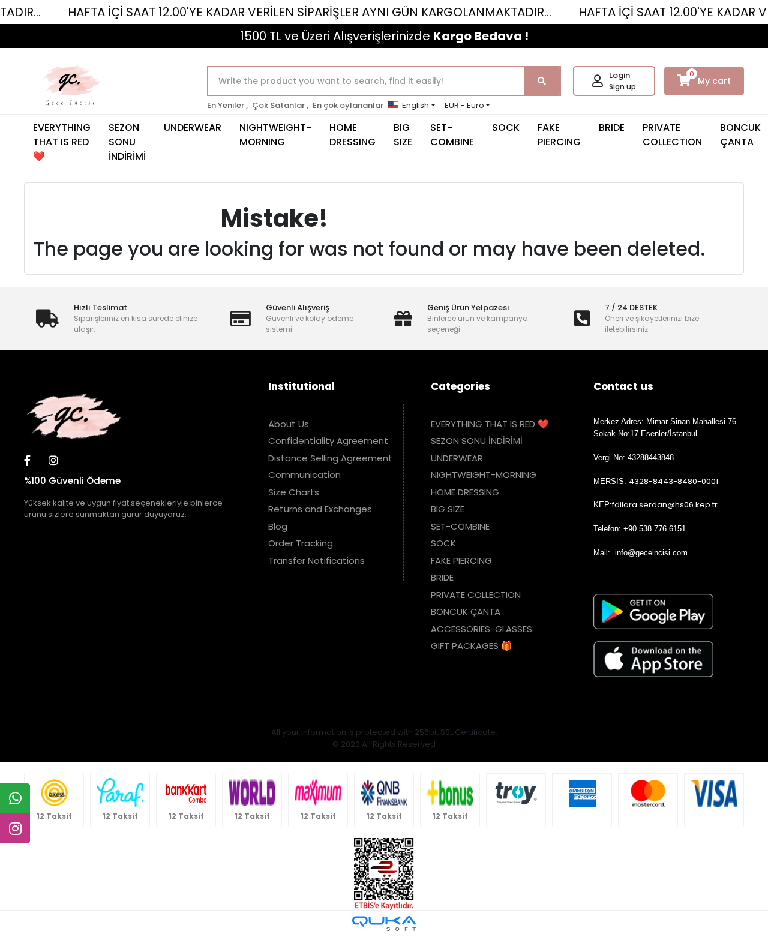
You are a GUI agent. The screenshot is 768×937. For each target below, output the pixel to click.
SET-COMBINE (452, 135)
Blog (277, 526)
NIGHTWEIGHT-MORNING (275, 135)
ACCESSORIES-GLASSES (481, 629)
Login (619, 75)
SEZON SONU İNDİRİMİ (127, 142)
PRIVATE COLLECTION (672, 135)
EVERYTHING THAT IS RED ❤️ (62, 142)
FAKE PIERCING (559, 135)
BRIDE (612, 127)
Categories (460, 386)
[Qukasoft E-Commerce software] (384, 923)
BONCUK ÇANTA (465, 611)
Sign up (622, 87)
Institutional (301, 386)
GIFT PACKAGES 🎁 (471, 645)
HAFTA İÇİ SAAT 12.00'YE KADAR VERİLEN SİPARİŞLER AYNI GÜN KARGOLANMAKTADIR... (309, 12)
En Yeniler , (227, 105)
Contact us (623, 386)
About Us (288, 424)
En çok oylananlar (348, 105)
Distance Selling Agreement (330, 458)
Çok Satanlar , (280, 105)
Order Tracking (300, 543)
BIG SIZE (403, 135)
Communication (304, 474)
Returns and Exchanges (320, 509)
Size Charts (293, 492)
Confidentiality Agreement (328, 440)
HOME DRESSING (352, 135)
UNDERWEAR (192, 127)
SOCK (506, 127)
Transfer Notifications (316, 560)
